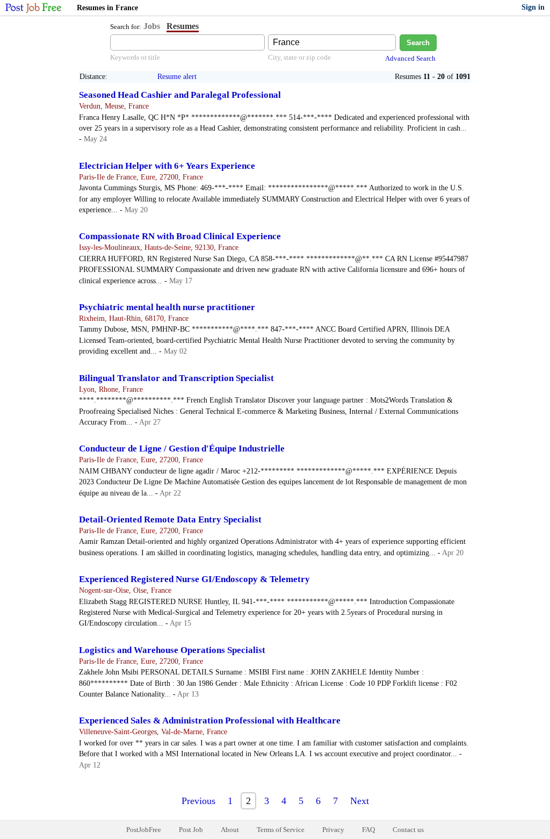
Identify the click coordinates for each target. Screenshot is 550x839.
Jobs (151, 26)
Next (359, 800)
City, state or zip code (299, 57)
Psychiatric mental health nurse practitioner (167, 307)
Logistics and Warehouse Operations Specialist (172, 650)
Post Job (191, 830)
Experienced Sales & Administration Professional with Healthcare (210, 720)
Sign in (533, 7)
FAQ (368, 830)
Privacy (333, 830)
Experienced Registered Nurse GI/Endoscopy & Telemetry (194, 579)
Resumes (183, 26)
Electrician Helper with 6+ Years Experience (167, 166)
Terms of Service (281, 830)
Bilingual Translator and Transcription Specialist (176, 378)
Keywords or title (135, 57)
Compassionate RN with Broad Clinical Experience (180, 236)
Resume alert (177, 77)
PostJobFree (143, 830)
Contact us (408, 830)
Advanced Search (410, 58)
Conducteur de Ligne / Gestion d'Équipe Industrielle (182, 448)
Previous (198, 800)
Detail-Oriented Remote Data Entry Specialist (170, 519)
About (230, 830)
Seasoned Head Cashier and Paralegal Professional (180, 95)
